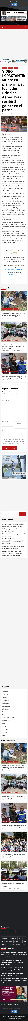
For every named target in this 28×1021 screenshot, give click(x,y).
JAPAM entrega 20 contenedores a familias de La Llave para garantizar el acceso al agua (13, 346)
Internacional (6, 720)
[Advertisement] (14, 44)
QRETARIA (14, 113)
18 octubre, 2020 (7, 113)
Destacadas (10, 68)
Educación (5, 709)
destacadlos (6, 706)
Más (3, 723)
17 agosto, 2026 (6, 318)
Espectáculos (6, 712)
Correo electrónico (18, 422)
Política (4, 732)
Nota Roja (5, 729)
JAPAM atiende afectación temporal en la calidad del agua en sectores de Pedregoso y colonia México (14, 315)
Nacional (16, 68)
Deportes (5, 68)
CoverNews (10, 1018)
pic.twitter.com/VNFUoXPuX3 (14, 269)
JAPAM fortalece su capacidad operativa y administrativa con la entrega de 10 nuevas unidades (12, 553)
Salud (4, 735)
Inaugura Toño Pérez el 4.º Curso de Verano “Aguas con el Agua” (13, 547)
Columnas (5, 691)
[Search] (25, 26)
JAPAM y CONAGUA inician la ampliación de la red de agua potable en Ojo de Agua (14, 541)
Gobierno (11, 309)
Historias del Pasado (8, 718)
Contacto (5, 694)
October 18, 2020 (14, 274)
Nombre (5, 421)
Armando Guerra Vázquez (15, 318)
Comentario (6, 400)
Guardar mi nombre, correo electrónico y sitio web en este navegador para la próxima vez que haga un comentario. (14, 441)
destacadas (5, 700)
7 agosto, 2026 (5, 379)
